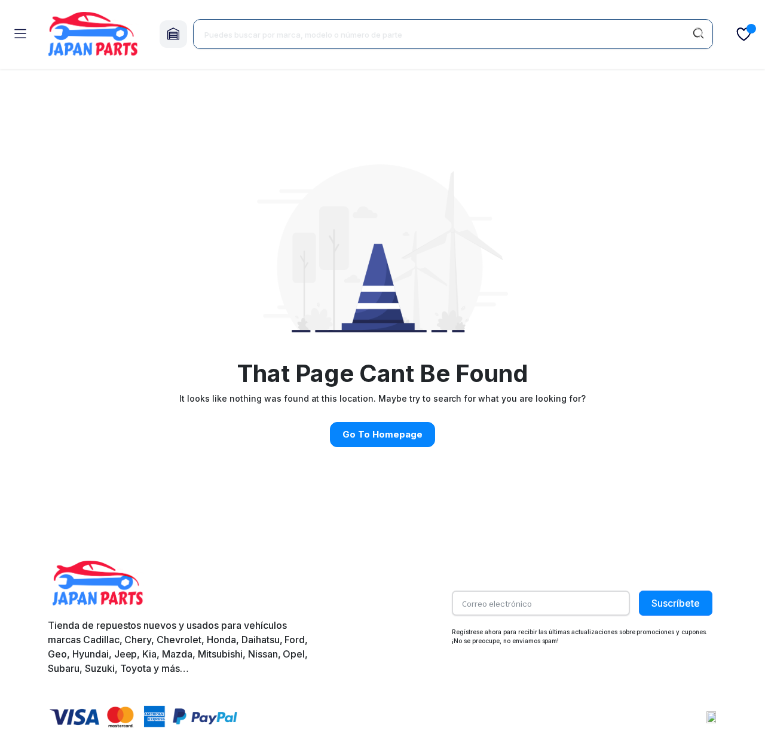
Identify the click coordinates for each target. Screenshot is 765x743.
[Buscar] (698, 34)
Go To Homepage (382, 434)
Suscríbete (675, 603)
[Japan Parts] (93, 34)
